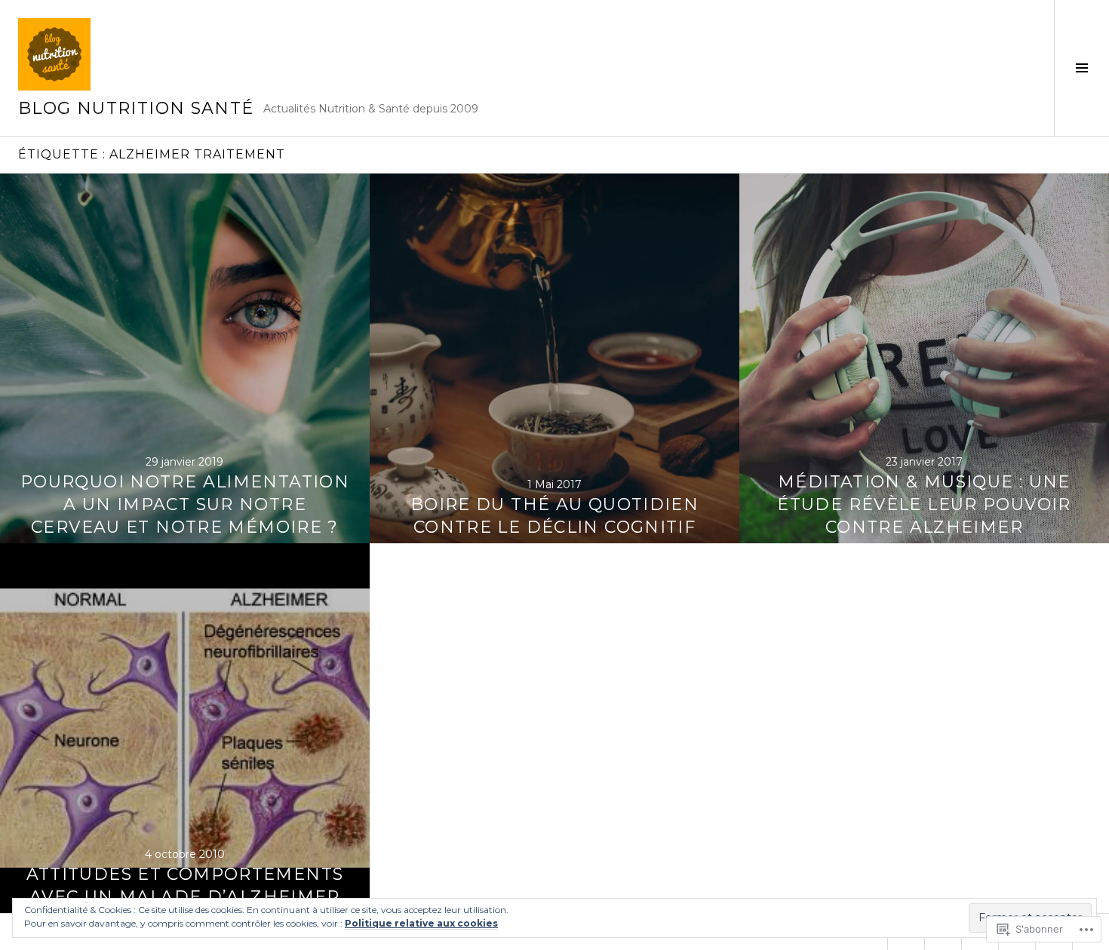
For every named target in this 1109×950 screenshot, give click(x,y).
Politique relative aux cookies (421, 923)
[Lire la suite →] (185, 358)
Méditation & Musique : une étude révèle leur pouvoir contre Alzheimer (924, 504)
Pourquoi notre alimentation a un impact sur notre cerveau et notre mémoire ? (184, 504)
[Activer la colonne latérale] (1081, 68)
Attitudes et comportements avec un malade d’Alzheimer (185, 885)
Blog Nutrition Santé (136, 108)
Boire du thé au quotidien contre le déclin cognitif (554, 515)
